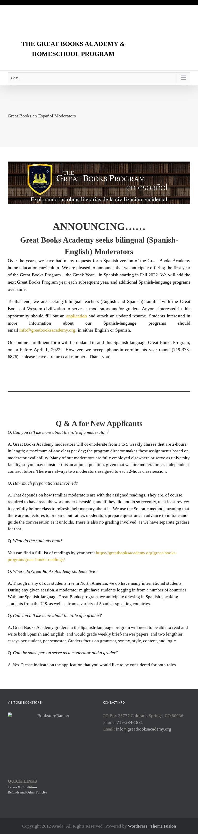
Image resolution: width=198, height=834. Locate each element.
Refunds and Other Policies (27, 792)
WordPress (137, 826)
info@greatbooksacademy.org (47, 330)
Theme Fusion (163, 826)
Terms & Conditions (22, 787)
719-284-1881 (130, 722)
